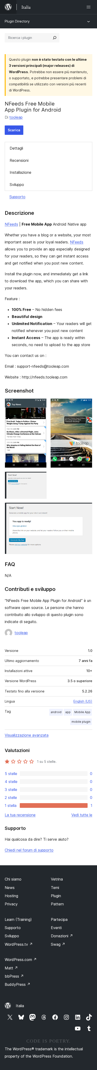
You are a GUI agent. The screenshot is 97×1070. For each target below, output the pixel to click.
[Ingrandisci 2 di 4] (86, 404)
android (56, 712)
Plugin (56, 895)
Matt (11, 968)
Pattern (57, 904)
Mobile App (82, 712)
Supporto (17, 196)
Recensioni (19, 160)
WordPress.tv (19, 944)
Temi (55, 887)
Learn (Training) (18, 919)
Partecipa (59, 919)
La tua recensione (20, 815)
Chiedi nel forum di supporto (29, 850)
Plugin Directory (17, 21)
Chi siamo (13, 879)
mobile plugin (81, 721)
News (10, 887)
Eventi (56, 927)
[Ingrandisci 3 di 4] (40, 478)
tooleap (16, 117)
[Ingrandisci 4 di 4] (86, 509)
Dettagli (16, 148)
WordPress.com (21, 959)
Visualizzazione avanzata (26, 735)
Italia (20, 1005)
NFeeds (11, 224)
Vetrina (57, 879)
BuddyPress (17, 984)
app (68, 712)
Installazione (20, 172)
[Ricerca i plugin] (54, 37)
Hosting (11, 895)
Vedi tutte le (81, 815)
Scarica (14, 130)
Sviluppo (17, 184)
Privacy (11, 904)
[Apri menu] (89, 7)
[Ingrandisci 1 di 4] (40, 404)
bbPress (14, 976)
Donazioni (62, 936)
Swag (58, 944)
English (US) (82, 701)
